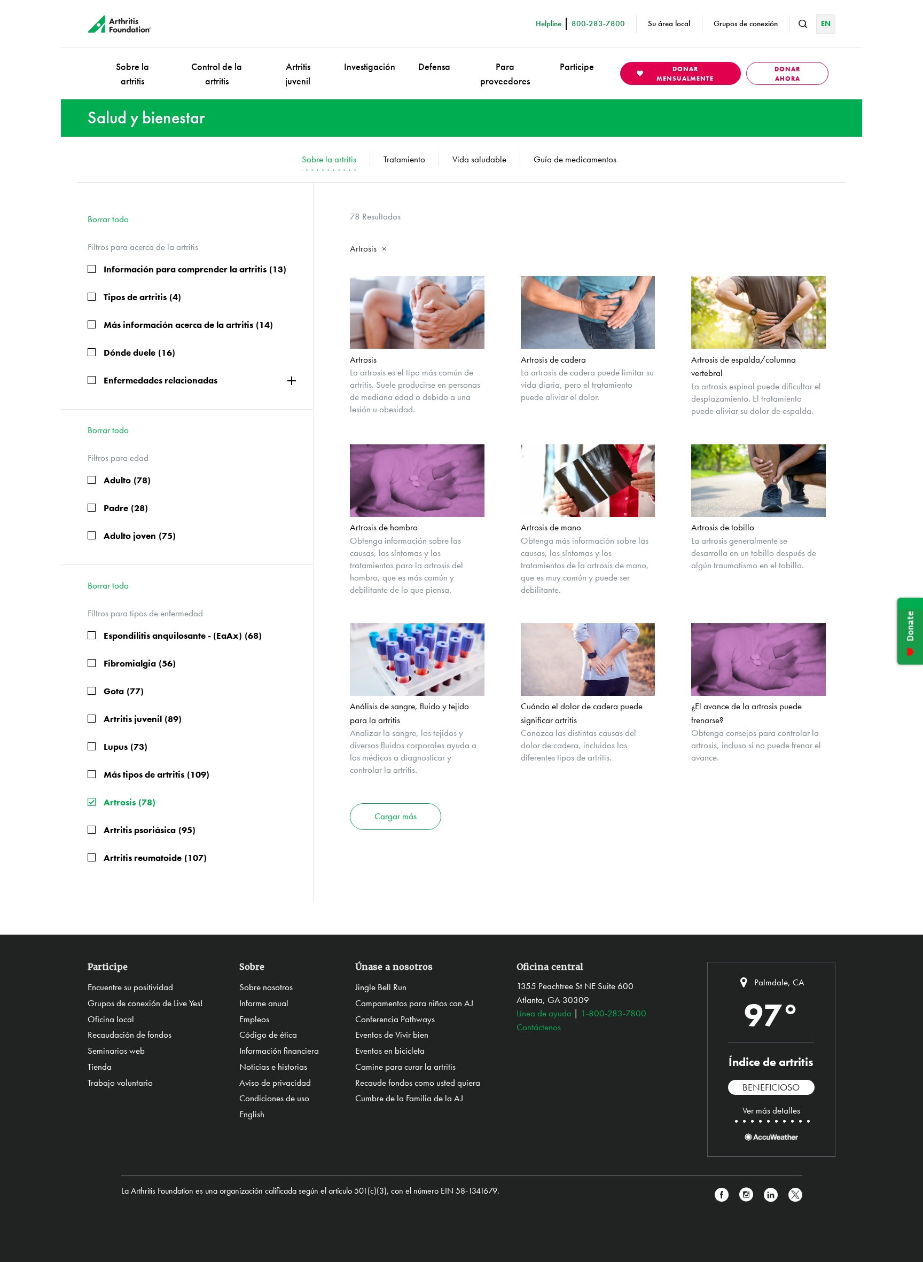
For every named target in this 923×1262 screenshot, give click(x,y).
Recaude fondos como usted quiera (417, 1082)
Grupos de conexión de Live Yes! (145, 1003)
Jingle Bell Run (380, 987)
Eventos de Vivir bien (391, 1034)
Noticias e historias (273, 1066)
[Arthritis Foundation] (119, 24)
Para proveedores (505, 73)
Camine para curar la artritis (405, 1066)
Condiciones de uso (274, 1098)
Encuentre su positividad (130, 987)
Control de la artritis (216, 73)
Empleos (254, 1019)
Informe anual (263, 1003)
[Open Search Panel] (803, 24)
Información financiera (279, 1050)
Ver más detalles (771, 1110)
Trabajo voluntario (120, 1082)
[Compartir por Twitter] (795, 1195)
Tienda (100, 1066)
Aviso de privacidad (275, 1082)
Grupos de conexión (746, 23)
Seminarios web (116, 1050)
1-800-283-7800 (613, 1013)
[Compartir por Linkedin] (771, 1195)
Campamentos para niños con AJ (414, 1003)
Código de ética (268, 1034)
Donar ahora (787, 74)
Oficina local (111, 1019)
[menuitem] (132, 73)
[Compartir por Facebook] (722, 1195)
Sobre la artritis (132, 73)
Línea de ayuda (544, 1013)
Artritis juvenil (297, 73)
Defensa (434, 66)
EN (826, 23)
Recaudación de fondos (129, 1034)
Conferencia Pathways (395, 1019)
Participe (577, 66)
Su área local (669, 23)
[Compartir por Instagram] (746, 1195)
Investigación (369, 66)
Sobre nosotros (266, 987)
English (251, 1114)
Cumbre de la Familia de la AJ (409, 1098)
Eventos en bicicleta (390, 1050)
